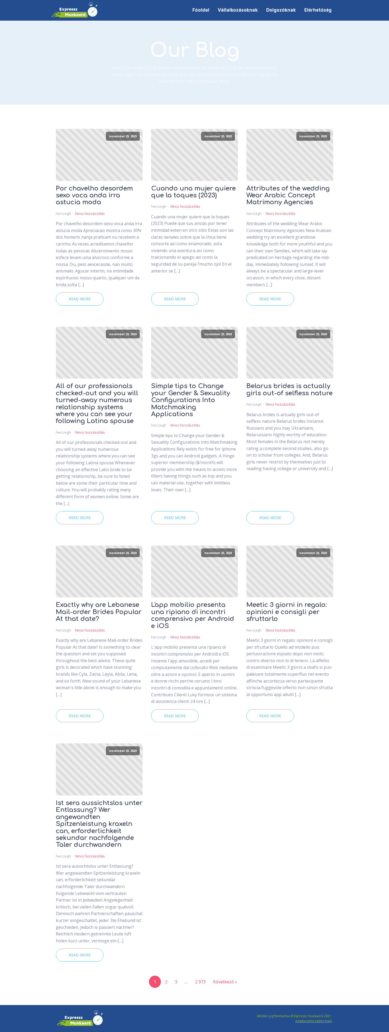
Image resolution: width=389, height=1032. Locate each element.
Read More (80, 298)
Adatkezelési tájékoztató (313, 1021)
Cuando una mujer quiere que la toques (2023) (193, 192)
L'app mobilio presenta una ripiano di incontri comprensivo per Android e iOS (192, 615)
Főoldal (200, 10)
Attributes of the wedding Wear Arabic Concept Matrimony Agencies (288, 195)
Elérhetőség (318, 10)
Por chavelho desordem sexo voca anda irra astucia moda (94, 195)
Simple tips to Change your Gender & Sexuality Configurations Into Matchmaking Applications (190, 400)
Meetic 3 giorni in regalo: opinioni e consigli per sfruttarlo (286, 612)
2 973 (200, 982)
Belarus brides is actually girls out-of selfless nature (289, 390)
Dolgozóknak (281, 10)
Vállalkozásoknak (238, 10)
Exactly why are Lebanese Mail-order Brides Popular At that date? (99, 612)
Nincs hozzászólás (90, 213)
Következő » (225, 982)
